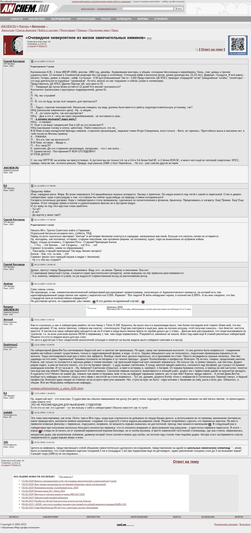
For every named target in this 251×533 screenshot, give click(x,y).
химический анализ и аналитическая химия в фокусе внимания (101, 1)
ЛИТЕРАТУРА (93, 517)
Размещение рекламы (226, 524)
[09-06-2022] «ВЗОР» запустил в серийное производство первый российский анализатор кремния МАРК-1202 (74, 504)
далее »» (42, 46)
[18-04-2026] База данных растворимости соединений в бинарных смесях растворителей (64, 484)
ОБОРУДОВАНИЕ (139, 517)
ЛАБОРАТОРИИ (50, 517)
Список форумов (26, 30)
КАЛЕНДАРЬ (208, 517)
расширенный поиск (106, 9)
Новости (17, 19)
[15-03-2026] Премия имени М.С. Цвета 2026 (43, 491)
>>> (149, 38)
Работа (106, 19)
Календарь (124, 19)
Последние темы (99, 30)
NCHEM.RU (8, 26)
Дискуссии (38, 26)
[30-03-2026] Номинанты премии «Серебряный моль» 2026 (50, 488)
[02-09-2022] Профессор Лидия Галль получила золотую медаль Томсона (56, 501)
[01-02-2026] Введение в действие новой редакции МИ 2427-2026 (53, 494)
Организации (86, 19)
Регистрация (67, 30)
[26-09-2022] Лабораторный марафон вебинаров (45, 498)
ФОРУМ (239, 517)
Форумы (142, 19)
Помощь (82, 30)
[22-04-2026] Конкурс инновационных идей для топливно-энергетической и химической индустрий (69, 481)
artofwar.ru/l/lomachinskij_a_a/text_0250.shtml (57, 388)
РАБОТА (177, 517)
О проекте (161, 19)
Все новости (66, 477)
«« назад (31, 46)
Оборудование (61, 19)
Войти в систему (48, 30)
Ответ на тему (212, 49)
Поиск (114, 30)
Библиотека (37, 19)
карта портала (87, 9)
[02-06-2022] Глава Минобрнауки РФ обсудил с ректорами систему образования (60, 508)
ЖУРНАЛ (13, 517)
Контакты (245, 524)
